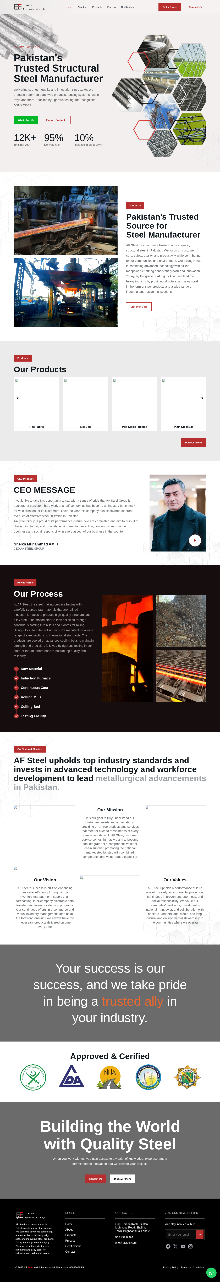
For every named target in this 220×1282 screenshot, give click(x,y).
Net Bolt (36, 426)
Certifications (128, 7)
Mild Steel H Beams (85, 426)
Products (97, 7)
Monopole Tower (183, 426)
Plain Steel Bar (134, 426)
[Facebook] (168, 1246)
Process (111, 7)
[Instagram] (191, 1246)
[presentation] (18, 398)
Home (69, 7)
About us (82, 7)
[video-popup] (195, 540)
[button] (135, 205)
